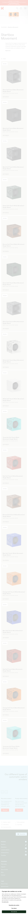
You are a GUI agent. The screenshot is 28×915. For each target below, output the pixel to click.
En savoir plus (5, 901)
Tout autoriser (14, 911)
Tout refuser (14, 908)
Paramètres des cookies (14, 905)
